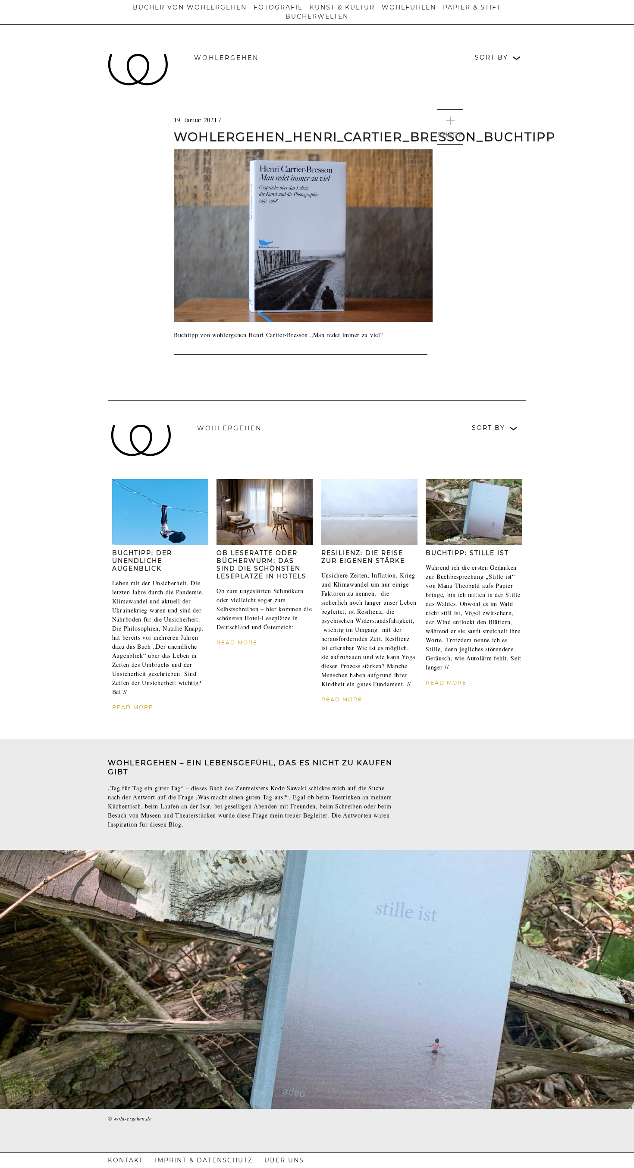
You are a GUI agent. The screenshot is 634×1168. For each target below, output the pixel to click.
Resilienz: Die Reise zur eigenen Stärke (363, 557)
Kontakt (125, 1160)
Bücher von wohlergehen (190, 7)
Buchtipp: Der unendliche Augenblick (142, 560)
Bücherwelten (317, 16)
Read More (132, 707)
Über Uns (284, 1160)
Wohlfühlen (409, 7)
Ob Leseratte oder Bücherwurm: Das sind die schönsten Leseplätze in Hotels (262, 564)
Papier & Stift (472, 7)
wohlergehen (226, 58)
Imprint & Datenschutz (204, 1160)
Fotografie (278, 7)
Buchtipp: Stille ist (467, 553)
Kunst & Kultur (342, 7)
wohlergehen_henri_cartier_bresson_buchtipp (365, 136)
